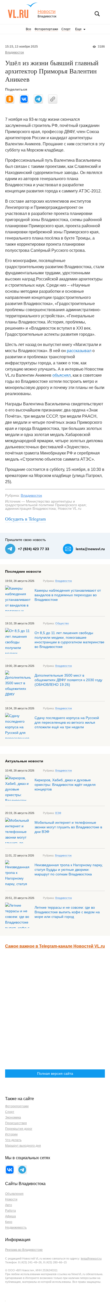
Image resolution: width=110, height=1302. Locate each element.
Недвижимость (16, 1227)
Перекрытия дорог (18, 1129)
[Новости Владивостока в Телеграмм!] (22, 1169)
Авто (8, 1205)
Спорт (66, 29)
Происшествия (16, 1123)
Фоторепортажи (46, 29)
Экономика (13, 1117)
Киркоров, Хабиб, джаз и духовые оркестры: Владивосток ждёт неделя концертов (65, 784)
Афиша (10, 1216)
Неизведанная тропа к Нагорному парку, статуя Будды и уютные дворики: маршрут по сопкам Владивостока (69, 869)
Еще (78, 29)
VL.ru (23, 10)
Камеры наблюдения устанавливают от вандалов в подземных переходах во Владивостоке (68, 595)
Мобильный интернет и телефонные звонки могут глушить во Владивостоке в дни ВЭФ (68, 827)
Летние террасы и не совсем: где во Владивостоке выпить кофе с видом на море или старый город (67, 912)
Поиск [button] (97, 14)
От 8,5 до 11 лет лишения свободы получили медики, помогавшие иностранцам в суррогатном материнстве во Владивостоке (69, 640)
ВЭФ (58, 813)
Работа (10, 1210)
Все (28, 29)
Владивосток (14, 52)
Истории (11, 1134)
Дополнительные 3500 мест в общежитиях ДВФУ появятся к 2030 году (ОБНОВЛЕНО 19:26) (68, 680)
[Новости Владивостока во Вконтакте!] (9, 1169)
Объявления (14, 1194)
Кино (8, 1222)
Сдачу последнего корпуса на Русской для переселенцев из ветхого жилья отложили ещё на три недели (67, 722)
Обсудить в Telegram (25, 519)
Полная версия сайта (55, 1073)
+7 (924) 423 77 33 (33, 549)
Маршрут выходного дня (23, 1145)
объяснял (61, 375)
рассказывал (79, 351)
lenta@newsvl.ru (90, 549)
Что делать (13, 1140)
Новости (47, 12)
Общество (62, 623)
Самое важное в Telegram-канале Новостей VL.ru (55, 946)
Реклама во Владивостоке (24, 1250)
